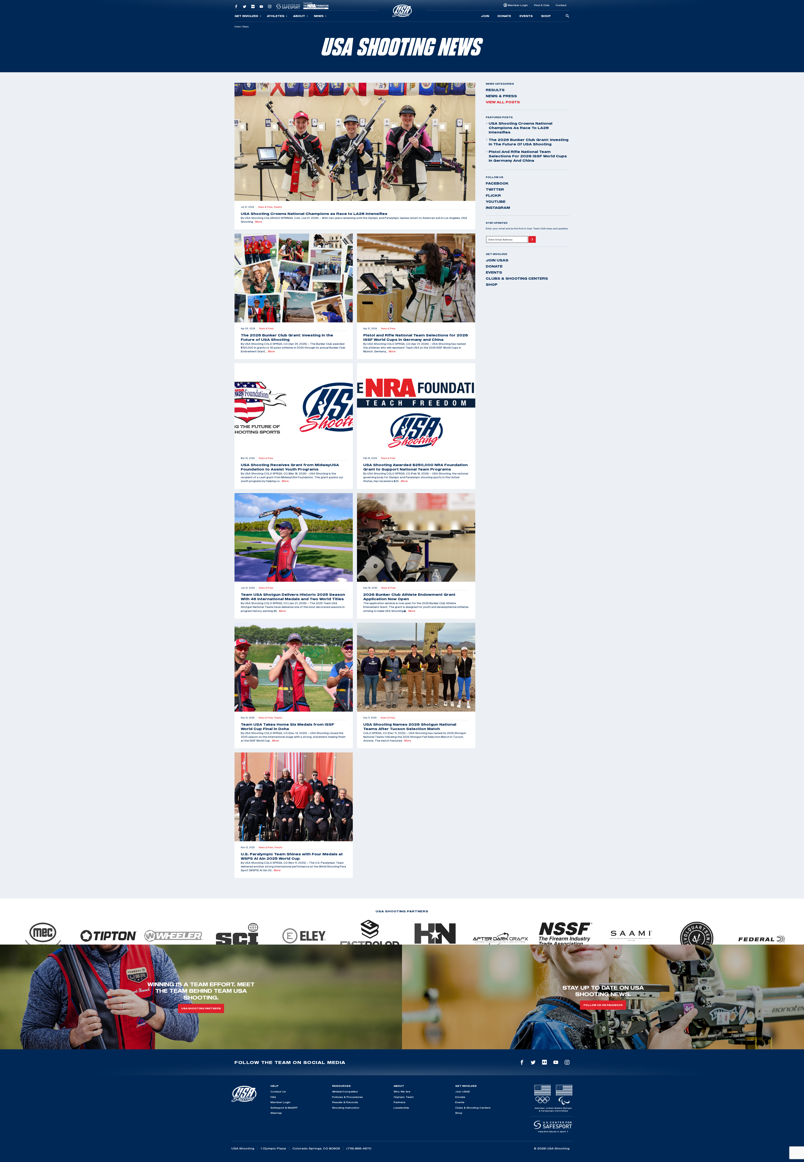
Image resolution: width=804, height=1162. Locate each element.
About (299, 15)
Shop (546, 15)
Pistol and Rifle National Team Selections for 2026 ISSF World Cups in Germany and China (528, 156)
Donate (504, 15)
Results (495, 90)
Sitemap (276, 1113)
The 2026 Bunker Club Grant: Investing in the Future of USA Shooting (528, 142)
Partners (399, 1102)
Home (237, 26)
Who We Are (402, 1091)
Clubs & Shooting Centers (517, 278)
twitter (495, 189)
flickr (493, 195)
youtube (495, 201)
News (318, 15)
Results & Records (345, 1102)
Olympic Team (404, 1097)
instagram (498, 207)
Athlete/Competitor (345, 1091)
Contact (561, 5)
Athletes (275, 15)
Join (485, 15)
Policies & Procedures (347, 1097)
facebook (497, 183)
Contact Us (278, 1091)
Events (526, 15)
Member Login (518, 5)
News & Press (501, 96)
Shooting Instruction (345, 1107)
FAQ (273, 1097)
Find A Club (541, 5)
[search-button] (567, 16)
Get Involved (246, 15)
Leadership (401, 1107)
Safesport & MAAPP (284, 1107)
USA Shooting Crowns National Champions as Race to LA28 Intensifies (520, 127)
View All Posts (503, 102)
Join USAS (497, 260)
